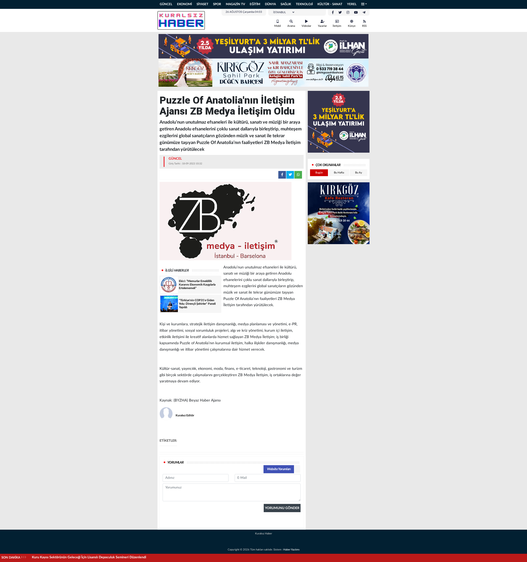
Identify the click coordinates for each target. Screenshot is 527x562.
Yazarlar (322, 26)
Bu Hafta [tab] (339, 172)
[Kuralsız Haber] (181, 20)
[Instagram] (347, 12)
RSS (364, 26)
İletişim (337, 26)
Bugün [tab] (319, 172)
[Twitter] (340, 12)
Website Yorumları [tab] (279, 469)
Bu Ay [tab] (358, 172)
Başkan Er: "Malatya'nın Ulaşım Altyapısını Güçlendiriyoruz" (75, 557)
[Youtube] (356, 12)
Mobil (277, 26)
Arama (291, 26)
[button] (364, 4)
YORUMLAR (175, 462)
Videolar (306, 26)
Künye (352, 26)
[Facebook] (333, 12)
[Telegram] (363, 12)
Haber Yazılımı (291, 549)
